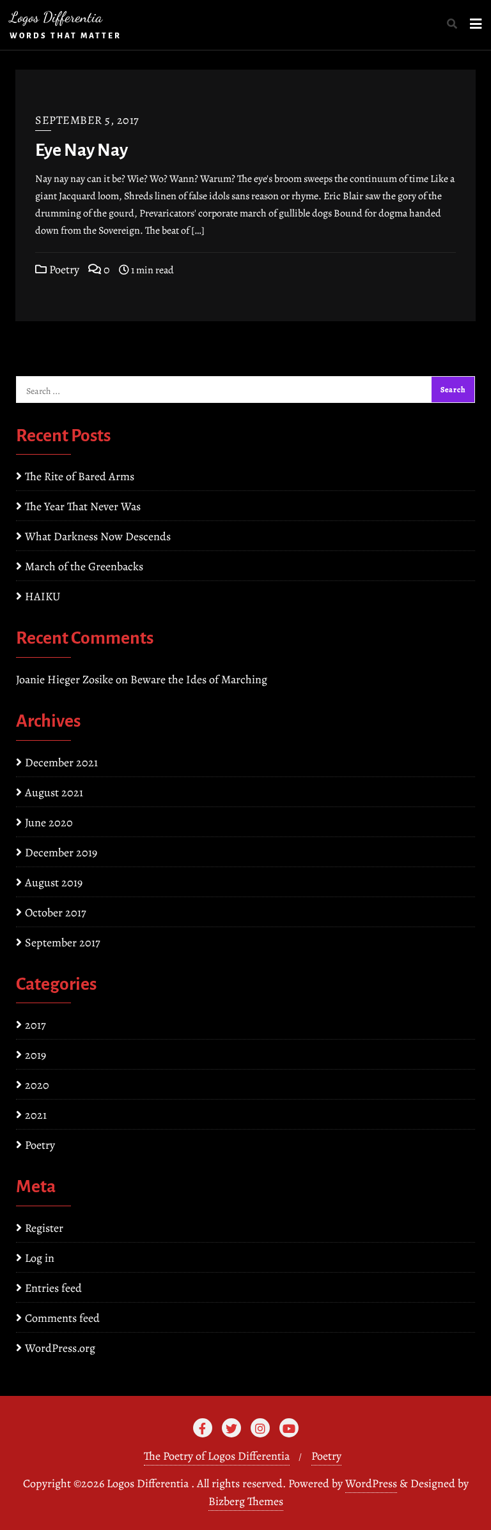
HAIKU (42, 596)
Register (44, 1228)
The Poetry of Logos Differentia (217, 1456)
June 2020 (49, 822)
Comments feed (62, 1318)
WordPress (371, 1483)
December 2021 (61, 762)
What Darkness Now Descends (98, 536)
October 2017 (55, 912)
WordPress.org (60, 1348)
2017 (35, 1025)
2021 (36, 1115)
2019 (35, 1055)
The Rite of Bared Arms (79, 476)
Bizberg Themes (245, 1501)
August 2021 (54, 792)
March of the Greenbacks (84, 566)
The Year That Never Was (83, 506)
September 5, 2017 (87, 120)
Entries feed (53, 1288)
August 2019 (53, 882)
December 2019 (61, 852)
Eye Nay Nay (81, 150)
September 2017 (62, 942)
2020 (37, 1085)
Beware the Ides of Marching (198, 679)
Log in (39, 1258)
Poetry (63, 269)
